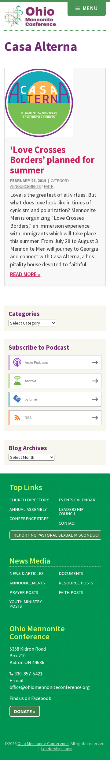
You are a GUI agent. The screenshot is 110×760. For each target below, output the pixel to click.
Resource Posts (76, 583)
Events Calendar (77, 500)
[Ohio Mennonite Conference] (30, 16)
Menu (89, 8)
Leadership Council (71, 512)
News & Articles (26, 573)
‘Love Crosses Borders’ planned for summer (52, 160)
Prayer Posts (23, 592)
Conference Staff (29, 518)
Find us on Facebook (30, 698)
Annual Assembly (28, 509)
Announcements (25, 186)
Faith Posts (71, 592)
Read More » (25, 274)
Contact (67, 523)
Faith (48, 186)
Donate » (24, 711)
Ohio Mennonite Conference (43, 743)
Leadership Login (56, 748)
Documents (71, 573)
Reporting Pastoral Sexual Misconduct (56, 535)
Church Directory (29, 500)
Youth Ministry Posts (25, 604)
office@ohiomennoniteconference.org (49, 687)
